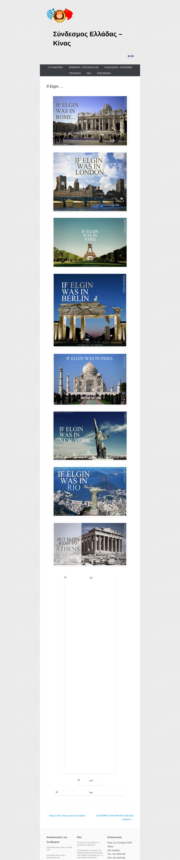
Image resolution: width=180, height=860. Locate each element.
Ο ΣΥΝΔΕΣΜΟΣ (55, 67)
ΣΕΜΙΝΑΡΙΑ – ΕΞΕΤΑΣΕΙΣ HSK (84, 67)
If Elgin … (55, 86)
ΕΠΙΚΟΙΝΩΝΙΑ (104, 73)
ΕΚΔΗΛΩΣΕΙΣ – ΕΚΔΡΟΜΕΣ (118, 67)
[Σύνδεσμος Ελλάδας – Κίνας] (60, 15)
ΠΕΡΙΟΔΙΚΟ (75, 73)
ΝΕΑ (89, 73)
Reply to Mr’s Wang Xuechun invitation (66, 816)
